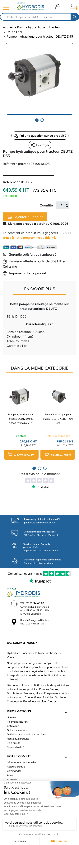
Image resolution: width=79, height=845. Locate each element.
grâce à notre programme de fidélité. (29, 237)
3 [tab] (45, 468)
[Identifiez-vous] (57, 6)
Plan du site (13, 742)
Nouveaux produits (18, 738)
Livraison (12, 717)
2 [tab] (42, 120)
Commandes (14, 770)
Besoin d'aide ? (15, 747)
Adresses (12, 779)
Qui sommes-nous (17, 730)
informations (19, 711)
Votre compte (19, 756)
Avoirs (10, 775)
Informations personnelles (21, 762)
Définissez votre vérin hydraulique (26, 734)
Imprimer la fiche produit (27, 273)
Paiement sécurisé (17, 721)
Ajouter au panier (28, 217)
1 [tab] (37, 120)
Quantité (46, 205)
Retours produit (16, 766)
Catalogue (13, 725)
